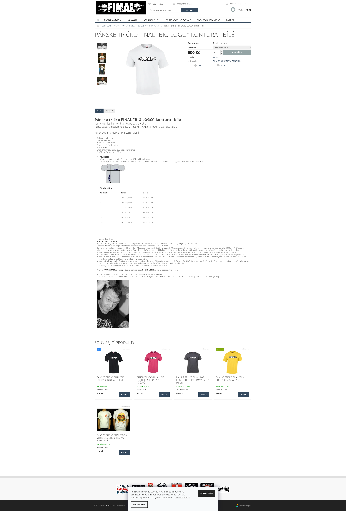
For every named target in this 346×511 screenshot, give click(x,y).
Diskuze (109, 111)
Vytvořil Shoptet (245, 505)
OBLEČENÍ (132, 19)
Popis (99, 111)
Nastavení (139, 504)
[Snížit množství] (221, 53)
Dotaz (223, 65)
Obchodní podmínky (208, 19)
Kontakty (231, 19)
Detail (124, 395)
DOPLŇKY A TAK (151, 19)
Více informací (182, 497)
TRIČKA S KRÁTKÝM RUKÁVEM (227, 61)
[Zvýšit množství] (221, 51)
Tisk (199, 65)
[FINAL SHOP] (121, 7)
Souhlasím (206, 493)
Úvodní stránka (98, 19)
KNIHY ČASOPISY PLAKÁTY (178, 19)
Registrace (246, 4)
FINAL (216, 57)
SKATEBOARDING (112, 19)
